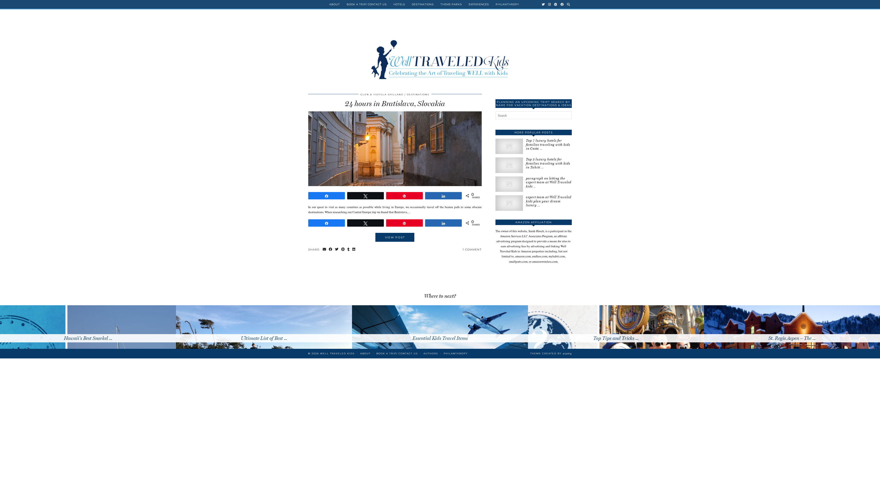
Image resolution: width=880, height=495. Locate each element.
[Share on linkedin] (354, 250)
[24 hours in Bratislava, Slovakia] (395, 185)
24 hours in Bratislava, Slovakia (395, 103)
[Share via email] (325, 250)
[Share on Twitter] (337, 250)
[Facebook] (562, 4)
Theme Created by (551, 353)
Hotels (399, 4)
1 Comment (472, 249)
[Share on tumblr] (348, 250)
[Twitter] (543, 4)
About (334, 4)
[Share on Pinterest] (343, 250)
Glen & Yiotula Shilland (381, 94)
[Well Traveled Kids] (440, 50)
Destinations (423, 4)
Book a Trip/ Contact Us (367, 4)
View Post (395, 237)
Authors (431, 353)
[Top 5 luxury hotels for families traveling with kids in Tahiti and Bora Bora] (509, 165)
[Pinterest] (555, 4)
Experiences (479, 4)
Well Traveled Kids (337, 353)
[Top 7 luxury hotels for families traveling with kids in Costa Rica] (509, 146)
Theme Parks (451, 4)
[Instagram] (549, 4)
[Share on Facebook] (331, 250)
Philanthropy (507, 4)
